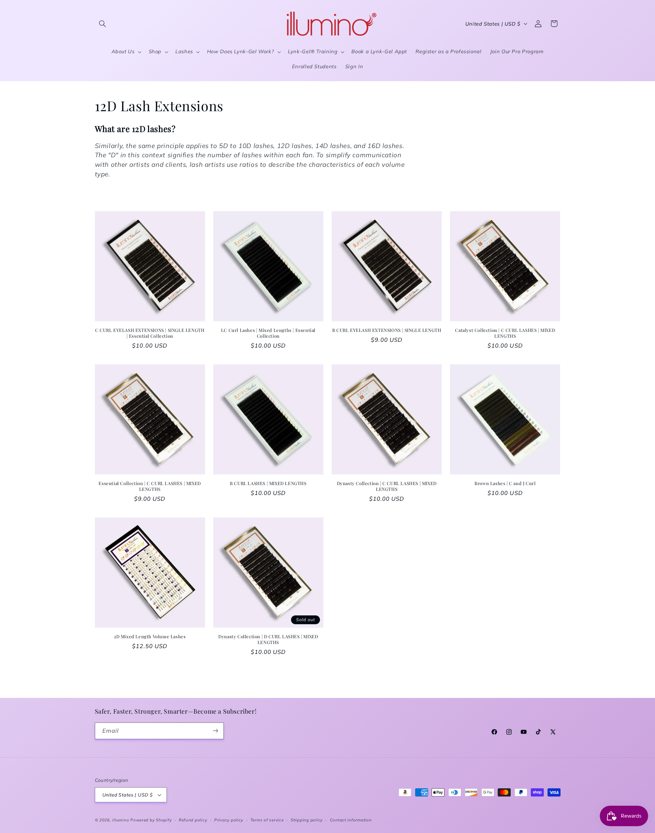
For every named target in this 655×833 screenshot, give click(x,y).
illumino (120, 819)
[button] (103, 23)
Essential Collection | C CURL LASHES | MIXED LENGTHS (150, 486)
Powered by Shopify (151, 819)
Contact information (351, 819)
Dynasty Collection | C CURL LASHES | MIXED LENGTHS (387, 486)
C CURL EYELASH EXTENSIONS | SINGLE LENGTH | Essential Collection (150, 333)
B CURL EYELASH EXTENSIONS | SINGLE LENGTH (386, 330)
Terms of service (267, 819)
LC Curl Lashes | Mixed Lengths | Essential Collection (268, 333)
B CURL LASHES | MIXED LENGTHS (268, 483)
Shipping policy (307, 819)
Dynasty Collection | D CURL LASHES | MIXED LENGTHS (268, 639)
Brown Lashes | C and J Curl (505, 483)
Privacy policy (228, 819)
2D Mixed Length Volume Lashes (150, 636)
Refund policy (193, 819)
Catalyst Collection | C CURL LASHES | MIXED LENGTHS (505, 333)
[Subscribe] (215, 730)
